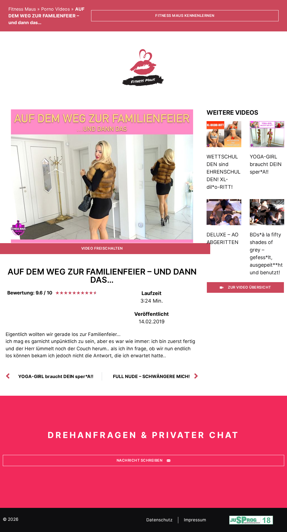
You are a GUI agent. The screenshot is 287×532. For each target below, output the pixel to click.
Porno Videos (55, 9)
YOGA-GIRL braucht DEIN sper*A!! (266, 164)
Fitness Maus (22, 9)
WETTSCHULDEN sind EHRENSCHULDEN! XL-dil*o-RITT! (223, 172)
